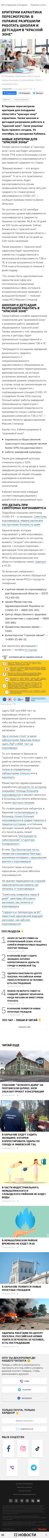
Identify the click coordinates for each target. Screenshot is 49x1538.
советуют (40, 561)
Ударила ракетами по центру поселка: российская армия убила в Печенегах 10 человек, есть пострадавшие (23, 1338)
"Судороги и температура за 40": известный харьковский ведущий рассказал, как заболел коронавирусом (22, 918)
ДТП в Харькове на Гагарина (14, 5)
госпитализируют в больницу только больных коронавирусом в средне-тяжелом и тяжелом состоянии (24, 818)
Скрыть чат (24, 1027)
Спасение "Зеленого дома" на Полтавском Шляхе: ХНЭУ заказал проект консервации (23, 1088)
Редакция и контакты (24, 1487)
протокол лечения (23, 802)
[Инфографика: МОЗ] (24, 678)
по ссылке (30, 649)
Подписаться (26, 1429)
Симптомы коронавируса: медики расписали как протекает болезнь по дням (24, 520)
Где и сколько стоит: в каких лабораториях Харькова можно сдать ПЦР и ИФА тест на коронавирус (21, 742)
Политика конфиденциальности (24, 1494)
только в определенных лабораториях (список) (16, 771)
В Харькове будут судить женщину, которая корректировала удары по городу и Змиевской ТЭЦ (21, 1139)
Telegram (26, 1390)
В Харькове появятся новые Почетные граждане (21, 1288)
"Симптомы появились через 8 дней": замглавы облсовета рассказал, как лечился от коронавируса (20, 900)
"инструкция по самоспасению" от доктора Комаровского (19, 839)
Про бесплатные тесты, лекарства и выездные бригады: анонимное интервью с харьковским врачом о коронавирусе (24, 855)
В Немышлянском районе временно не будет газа (20, 1242)
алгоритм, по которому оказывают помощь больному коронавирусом (24, 790)
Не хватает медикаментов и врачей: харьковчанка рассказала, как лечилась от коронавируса (24, 884)
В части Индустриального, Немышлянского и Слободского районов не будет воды (24, 1192)
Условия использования (24, 1484)
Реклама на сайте (25, 1491)
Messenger (27, 1398)
